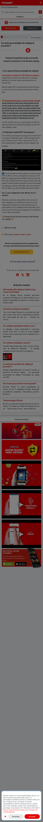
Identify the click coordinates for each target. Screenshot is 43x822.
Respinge (15, 816)
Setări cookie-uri (5, 816)
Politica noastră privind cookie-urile (15, 810)
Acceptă (32, 816)
